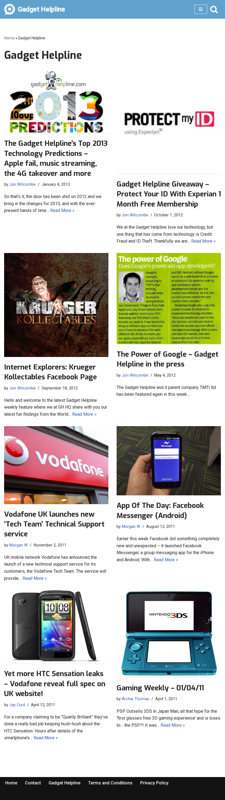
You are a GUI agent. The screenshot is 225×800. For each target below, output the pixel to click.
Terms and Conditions (110, 783)
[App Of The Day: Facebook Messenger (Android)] (169, 461)
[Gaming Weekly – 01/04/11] (169, 634)
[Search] (214, 9)
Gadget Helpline (64, 783)
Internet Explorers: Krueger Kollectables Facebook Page (50, 372)
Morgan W (18, 545)
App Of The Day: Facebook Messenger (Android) (160, 510)
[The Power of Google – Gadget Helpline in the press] (169, 298)
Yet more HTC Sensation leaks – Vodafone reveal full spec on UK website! (54, 684)
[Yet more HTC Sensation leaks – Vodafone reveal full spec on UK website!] (56, 627)
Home (9, 38)
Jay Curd (17, 705)
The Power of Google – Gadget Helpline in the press (167, 359)
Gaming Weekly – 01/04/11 (160, 688)
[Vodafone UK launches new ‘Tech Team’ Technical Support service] (56, 465)
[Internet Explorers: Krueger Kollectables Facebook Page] (56, 305)
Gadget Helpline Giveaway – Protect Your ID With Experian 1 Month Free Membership (169, 194)
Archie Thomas (135, 699)
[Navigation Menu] (200, 9)
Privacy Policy (154, 783)
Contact (33, 783)
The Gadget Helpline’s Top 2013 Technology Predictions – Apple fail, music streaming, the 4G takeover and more (56, 158)
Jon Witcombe (22, 184)
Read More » (62, 210)
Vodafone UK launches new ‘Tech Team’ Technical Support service (54, 524)
